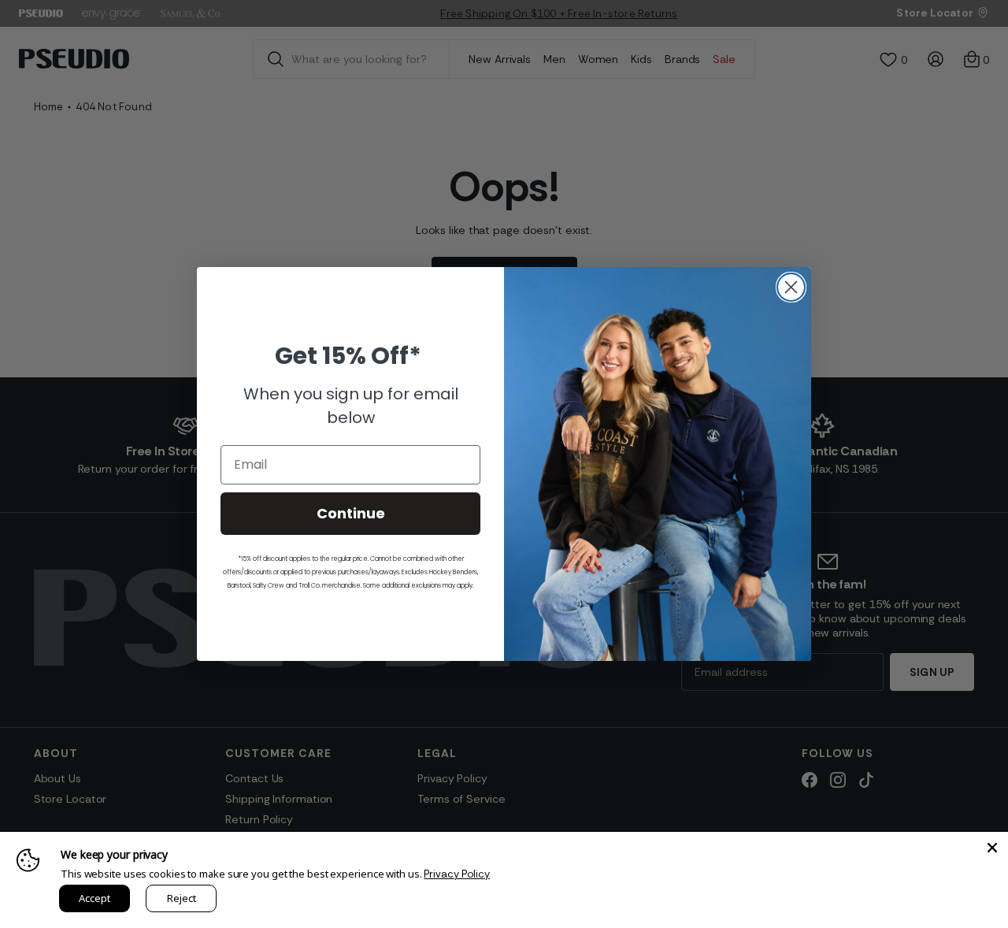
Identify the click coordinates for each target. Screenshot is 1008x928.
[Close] (992, 848)
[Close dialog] (791, 287)
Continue (351, 513)
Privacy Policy (457, 874)
